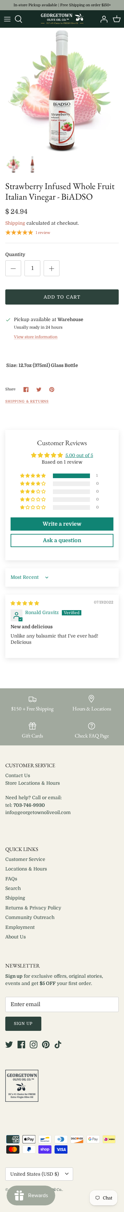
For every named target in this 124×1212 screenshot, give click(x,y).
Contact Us (17, 775)
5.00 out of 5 (79, 455)
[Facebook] (21, 1044)
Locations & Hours (26, 868)
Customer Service (25, 859)
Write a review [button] (62, 524)
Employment (20, 927)
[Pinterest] (46, 1044)
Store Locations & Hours (32, 783)
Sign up (23, 1023)
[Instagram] (33, 1044)
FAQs (11, 878)
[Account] (102, 19)
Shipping (15, 223)
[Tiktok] (58, 1044)
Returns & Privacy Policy (33, 907)
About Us (15, 936)
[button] (33, 476)
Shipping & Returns (27, 402)
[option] (62, 90)
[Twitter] (9, 1044)
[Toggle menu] (7, 19)
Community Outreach (30, 917)
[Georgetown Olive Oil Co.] (62, 19)
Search (13, 888)
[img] (25, 603)
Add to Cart (62, 297)
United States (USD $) (34, 1174)
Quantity (15, 254)
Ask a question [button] (62, 540)
